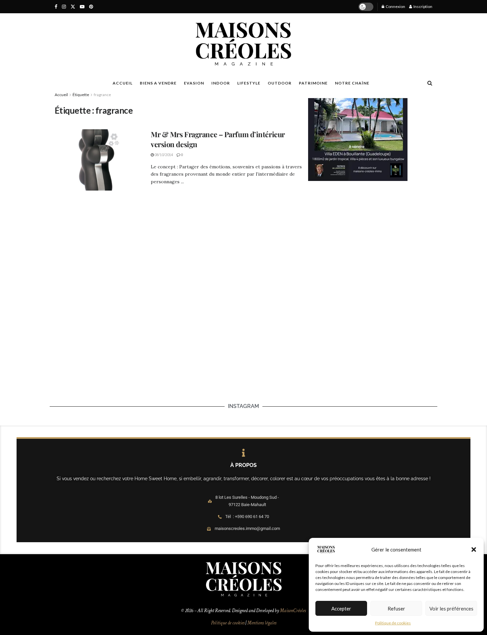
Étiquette (81, 94)
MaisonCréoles (293, 610)
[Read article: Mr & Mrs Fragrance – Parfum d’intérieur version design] (98, 160)
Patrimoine (313, 83)
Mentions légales (261, 623)
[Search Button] (429, 83)
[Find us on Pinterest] (91, 7)
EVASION (194, 83)
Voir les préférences (451, 608)
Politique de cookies (393, 622)
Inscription (422, 6)
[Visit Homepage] (243, 44)
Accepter (341, 608)
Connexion (395, 6)
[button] (473, 549)
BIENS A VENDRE (158, 83)
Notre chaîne (352, 83)
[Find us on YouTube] (82, 7)
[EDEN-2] (357, 139)
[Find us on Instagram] (64, 7)
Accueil (61, 94)
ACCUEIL (123, 83)
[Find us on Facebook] (56, 7)
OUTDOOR (280, 83)
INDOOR (220, 83)
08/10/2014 (163, 154)
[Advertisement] (370, 240)
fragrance (102, 94)
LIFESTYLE (248, 83)
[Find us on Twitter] (73, 7)
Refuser (396, 608)
